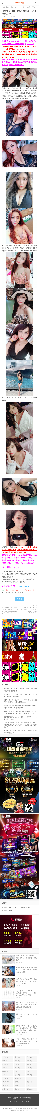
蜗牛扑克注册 (26, 1101)
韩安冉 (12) (18, 1085)
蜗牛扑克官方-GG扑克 (19, 3)
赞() (20, 599)
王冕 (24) (5, 1075)
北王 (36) (29, 1064)
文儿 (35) (17, 1068)
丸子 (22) (17, 1075)
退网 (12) (5, 1085)
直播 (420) (5, 1057)
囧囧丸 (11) (30, 1089)
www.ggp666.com (25, 586)
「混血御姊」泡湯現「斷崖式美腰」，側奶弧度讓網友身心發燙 (29, 610)
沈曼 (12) (29, 1082)
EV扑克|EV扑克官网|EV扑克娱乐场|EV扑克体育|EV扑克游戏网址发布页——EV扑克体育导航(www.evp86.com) (19, 54)
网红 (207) (29, 1057)
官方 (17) (29, 1078)
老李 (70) (29, 1061)
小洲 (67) (17, 1064)
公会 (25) (29, 1071)
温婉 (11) (17, 1089)
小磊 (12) (29, 1085)
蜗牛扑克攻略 (25, 907)
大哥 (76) (17, 1061)
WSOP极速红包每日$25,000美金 (12, 592)
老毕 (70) (5, 1064)
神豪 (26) (5, 1071)
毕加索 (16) (5, 1082)
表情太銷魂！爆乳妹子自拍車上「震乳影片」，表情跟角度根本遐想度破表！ (10, 611)
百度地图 (19, 1110)
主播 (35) (5, 1068)
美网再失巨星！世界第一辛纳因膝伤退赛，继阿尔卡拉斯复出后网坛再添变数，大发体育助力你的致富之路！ (20, 725)
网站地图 (14, 1110)
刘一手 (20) (5, 1078)
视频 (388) (17, 1057)
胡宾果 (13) (18, 1082)
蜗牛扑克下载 (13, 1101)
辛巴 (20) (29, 1075)
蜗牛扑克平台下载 (10, 907)
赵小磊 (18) (18, 1078)
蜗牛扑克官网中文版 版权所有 (28, 1108)
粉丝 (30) (29, 1068)
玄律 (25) (17, 1071)
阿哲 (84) (5, 1061)
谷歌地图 (25, 1110)
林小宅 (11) (5, 1089)
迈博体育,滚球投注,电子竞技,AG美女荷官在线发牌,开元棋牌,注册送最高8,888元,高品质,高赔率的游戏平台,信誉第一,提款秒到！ (19, 62)
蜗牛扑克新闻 (27, 7)
